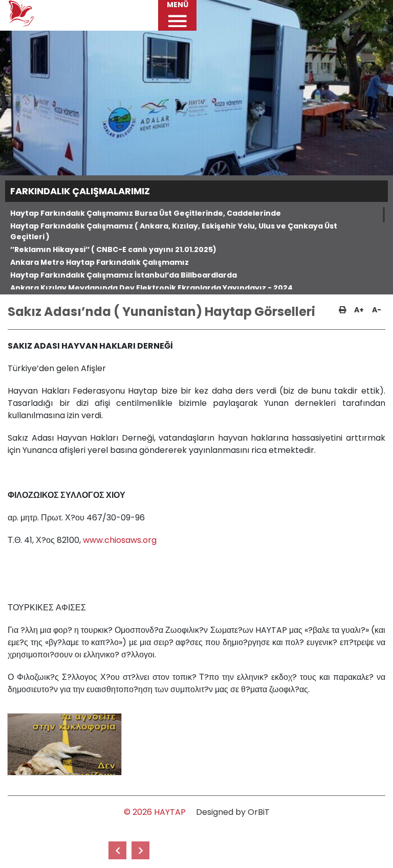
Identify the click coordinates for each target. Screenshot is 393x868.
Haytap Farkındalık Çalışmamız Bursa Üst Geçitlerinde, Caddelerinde (145, 213)
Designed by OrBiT (233, 812)
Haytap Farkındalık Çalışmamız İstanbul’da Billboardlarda (123, 275)
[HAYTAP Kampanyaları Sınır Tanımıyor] (117, 850)
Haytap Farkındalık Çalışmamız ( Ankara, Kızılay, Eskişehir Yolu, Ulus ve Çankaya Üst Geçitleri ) (173, 231)
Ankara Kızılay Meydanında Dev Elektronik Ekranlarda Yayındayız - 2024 (151, 288)
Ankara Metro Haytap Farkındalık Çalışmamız (99, 262)
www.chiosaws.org (120, 540)
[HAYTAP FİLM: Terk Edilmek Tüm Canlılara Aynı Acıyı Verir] (140, 850)
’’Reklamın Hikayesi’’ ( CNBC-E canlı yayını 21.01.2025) (113, 249)
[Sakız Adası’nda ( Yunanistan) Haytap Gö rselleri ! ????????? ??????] (64, 744)
